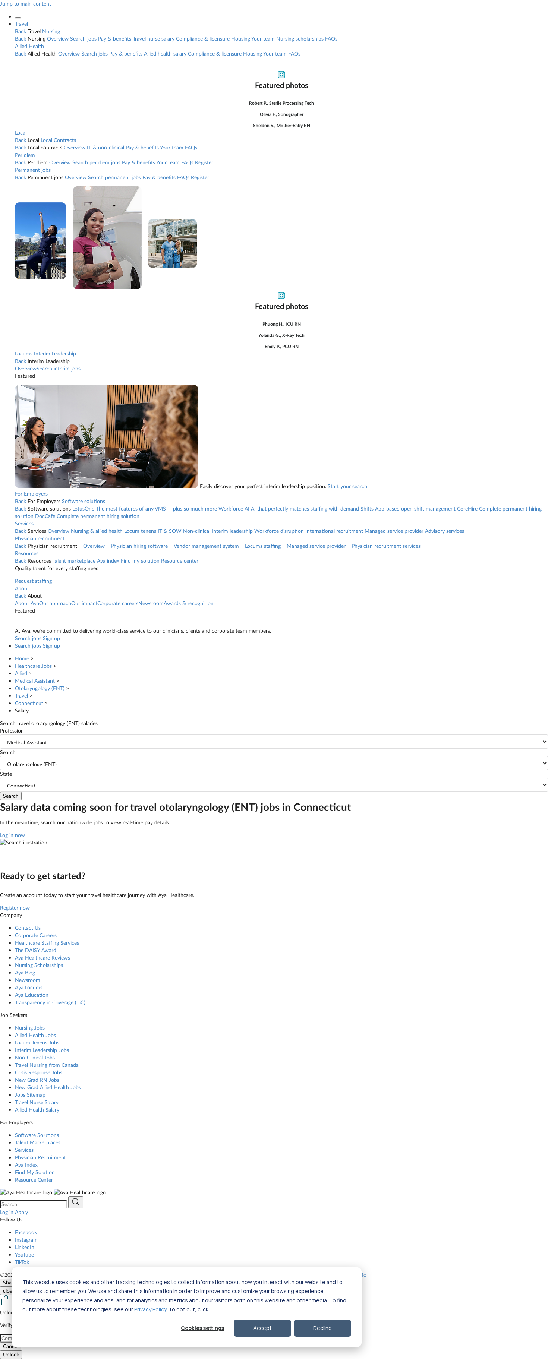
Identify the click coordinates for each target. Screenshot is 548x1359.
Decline (322, 1327)
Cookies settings (202, 1327)
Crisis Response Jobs (38, 1072)
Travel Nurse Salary (37, 1102)
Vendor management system (206, 546)
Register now (15, 907)
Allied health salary (165, 53)
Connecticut (29, 703)
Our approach (55, 603)
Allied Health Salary (37, 1109)
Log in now (12, 835)
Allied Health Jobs (35, 1035)
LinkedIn (24, 1247)
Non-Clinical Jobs (35, 1057)
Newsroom (151, 603)
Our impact (84, 603)
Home (22, 658)
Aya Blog (25, 972)
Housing (240, 38)
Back (20, 31)
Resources (26, 553)
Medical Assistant (35, 680)
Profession (12, 730)
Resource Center (34, 1179)
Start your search (347, 486)
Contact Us (28, 928)
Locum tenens (140, 531)
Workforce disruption (279, 531)
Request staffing (33, 581)
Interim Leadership (55, 353)
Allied (21, 673)
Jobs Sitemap (30, 1094)
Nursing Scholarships (39, 965)
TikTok (22, 1262)
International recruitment (334, 531)
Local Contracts (58, 140)
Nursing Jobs (30, 1027)
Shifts (408, 508)
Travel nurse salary (153, 38)
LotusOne (144, 508)
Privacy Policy (150, 1309)
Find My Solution (35, 1172)
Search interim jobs (59, 368)
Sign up (51, 638)
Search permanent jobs (114, 177)
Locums (23, 353)
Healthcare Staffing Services (47, 942)
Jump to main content (25, 3)
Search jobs (83, 38)
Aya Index (26, 1165)
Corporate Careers (36, 935)
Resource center (179, 560)
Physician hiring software (139, 546)
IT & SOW (170, 531)
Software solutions (83, 501)
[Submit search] (75, 1202)
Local (20, 132)
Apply (21, 1212)
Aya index (108, 560)
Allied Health (29, 46)
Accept (262, 1327)
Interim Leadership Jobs (42, 1050)
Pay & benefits (114, 38)
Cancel (10, 1346)
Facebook (26, 1232)
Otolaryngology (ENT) (39, 688)
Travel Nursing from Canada (47, 1065)
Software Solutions (37, 1135)
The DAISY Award (35, 950)
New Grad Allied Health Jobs (48, 1087)
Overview (58, 38)
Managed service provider (394, 531)
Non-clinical (196, 531)
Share (9, 1282)
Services (24, 523)
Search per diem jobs (96, 162)
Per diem (25, 155)
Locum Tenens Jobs (37, 1042)
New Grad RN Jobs (37, 1080)
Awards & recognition (189, 603)
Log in (6, 1212)
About (22, 588)
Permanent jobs (33, 170)
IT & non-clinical (105, 147)
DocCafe (87, 516)
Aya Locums (28, 987)
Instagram (26, 1239)
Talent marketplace (74, 560)
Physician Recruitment (40, 1157)
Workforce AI (288, 508)
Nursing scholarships (300, 38)
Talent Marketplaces (37, 1142)
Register (204, 162)
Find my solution (140, 560)
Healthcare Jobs (33, 666)
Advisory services (444, 531)
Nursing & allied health (97, 531)
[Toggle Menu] (18, 18)
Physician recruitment (39, 538)
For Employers (31, 493)
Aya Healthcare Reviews (42, 957)
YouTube (24, 1254)
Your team (263, 38)
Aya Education (31, 995)
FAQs (331, 38)
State (6, 774)
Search (8, 752)
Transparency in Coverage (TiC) (50, 1002)
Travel (21, 23)
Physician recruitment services (386, 546)
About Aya (27, 603)
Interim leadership (232, 531)
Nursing (51, 31)
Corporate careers (117, 603)
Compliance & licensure (203, 38)
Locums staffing (263, 546)
